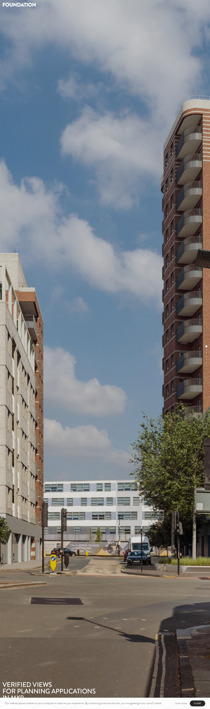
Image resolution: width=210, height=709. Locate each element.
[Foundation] (52, 5)
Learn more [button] (181, 703)
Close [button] (197, 703)
